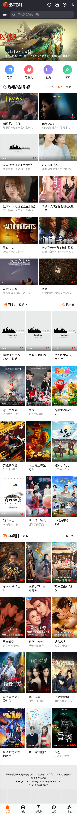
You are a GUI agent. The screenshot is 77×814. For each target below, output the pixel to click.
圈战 (31, 410)
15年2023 (48, 123)
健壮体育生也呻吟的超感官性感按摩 (11, 358)
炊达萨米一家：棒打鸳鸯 (58, 247)
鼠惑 (57, 752)
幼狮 (44, 289)
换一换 (68, 304)
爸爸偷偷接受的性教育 (17, 165)
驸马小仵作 (36, 641)
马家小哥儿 (61, 465)
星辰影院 (10, 774)
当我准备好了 (11, 289)
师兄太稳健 (61, 697)
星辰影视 (13, 5)
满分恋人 (60, 641)
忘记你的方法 (50, 165)
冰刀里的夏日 (11, 410)
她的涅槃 (34, 697)
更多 (69, 87)
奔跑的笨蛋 (10, 465)
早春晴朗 (9, 641)
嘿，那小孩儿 (37, 520)
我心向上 (9, 520)
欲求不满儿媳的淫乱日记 (19, 206)
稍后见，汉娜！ (13, 123)
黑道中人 (9, 247)
